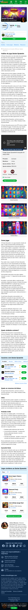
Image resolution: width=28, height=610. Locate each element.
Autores (3, 592)
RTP (8, 472)
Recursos (22, 44)
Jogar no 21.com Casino (10, 180)
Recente (11, 361)
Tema (3, 472)
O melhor (4, 361)
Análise (3, 44)
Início (2, 6)
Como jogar (10, 44)
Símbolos (16, 44)
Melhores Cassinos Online (21, 383)
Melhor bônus (18, 361)
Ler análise (13, 480)
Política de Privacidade (6, 591)
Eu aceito (14, 608)
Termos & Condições (17, 591)
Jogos (5, 6)
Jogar (14, 38)
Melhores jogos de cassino (14, 516)
